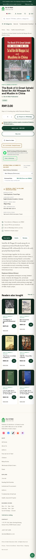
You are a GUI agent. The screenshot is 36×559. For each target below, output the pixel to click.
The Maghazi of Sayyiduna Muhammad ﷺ (9, 321)
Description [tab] (7, 238)
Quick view (5, 330)
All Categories (8, 24)
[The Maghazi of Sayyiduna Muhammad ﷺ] (9, 306)
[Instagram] (4, 433)
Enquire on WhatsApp (25, 116)
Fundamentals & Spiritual (26, 24)
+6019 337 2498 (6, 530)
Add (14, 326)
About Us (4, 446)
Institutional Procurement (9, 486)
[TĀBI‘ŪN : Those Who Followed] (26, 343)
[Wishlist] (25, 14)
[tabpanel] (18, 265)
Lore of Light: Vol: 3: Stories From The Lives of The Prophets (26, 392)
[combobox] (19, 19)
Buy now (18, 134)
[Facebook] (8, 433)
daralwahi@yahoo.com (8, 534)
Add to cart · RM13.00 (18, 128)
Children (4, 457)
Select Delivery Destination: (10, 170)
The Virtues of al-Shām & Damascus (9, 356)
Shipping (26, 545)
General (15, 24)
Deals (3, 469)
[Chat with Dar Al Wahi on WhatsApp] (32, 555)
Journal (4, 478)
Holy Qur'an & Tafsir (7, 454)
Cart (32, 13)
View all (30, 294)
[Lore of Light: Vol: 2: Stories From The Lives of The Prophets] (9, 377)
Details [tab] (16, 238)
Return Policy (20, 545)
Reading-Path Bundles (8, 482)
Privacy (3, 545)
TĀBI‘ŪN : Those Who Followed (26, 356)
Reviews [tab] (25, 238)
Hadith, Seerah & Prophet (17, 30)
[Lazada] (22, 433)
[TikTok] (13, 433)
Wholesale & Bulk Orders (9, 465)
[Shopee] (18, 433)
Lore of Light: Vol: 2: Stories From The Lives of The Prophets (9, 392)
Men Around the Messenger (24, 320)
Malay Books (5, 461)
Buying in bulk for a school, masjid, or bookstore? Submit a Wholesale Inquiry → (18, 123)
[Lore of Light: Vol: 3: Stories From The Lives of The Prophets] (26, 377)
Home (3, 30)
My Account (5, 549)
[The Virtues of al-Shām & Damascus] (9, 343)
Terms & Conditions (11, 545)
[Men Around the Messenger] (26, 306)
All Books (4, 442)
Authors (4, 450)
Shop (8, 30)
